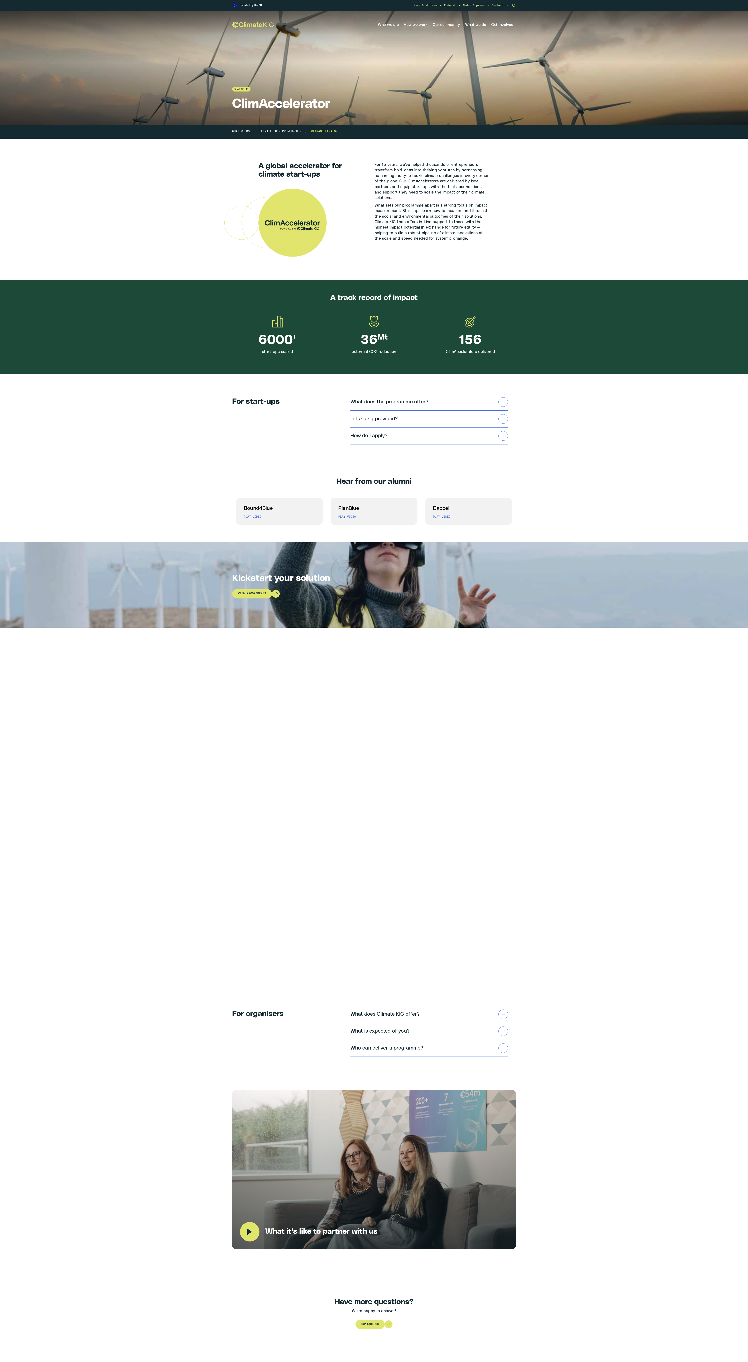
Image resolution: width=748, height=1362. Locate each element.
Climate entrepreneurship (280, 131)
